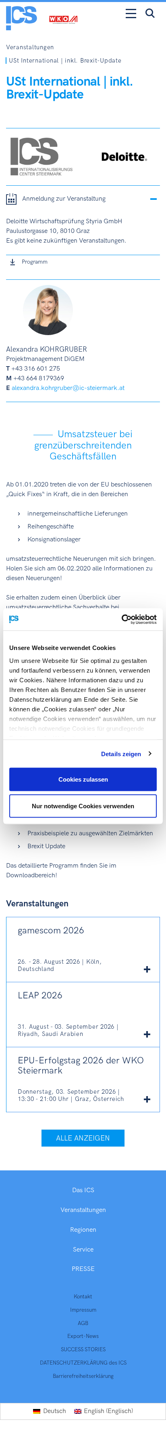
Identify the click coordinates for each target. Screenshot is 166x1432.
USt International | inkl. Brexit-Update (65, 60)
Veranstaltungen (30, 47)
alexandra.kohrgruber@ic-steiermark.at (68, 388)
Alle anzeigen (83, 1138)
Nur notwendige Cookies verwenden (83, 805)
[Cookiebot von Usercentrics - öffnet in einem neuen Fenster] (121, 619)
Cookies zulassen (83, 779)
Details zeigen (121, 753)
